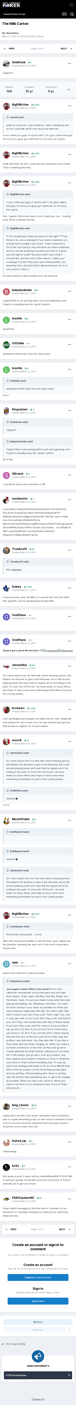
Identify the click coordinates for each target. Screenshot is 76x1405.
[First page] (4, 48)
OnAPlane (19, 615)
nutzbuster (20, 498)
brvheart (18, 708)
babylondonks (22, 290)
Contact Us (38, 1399)
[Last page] (71, 48)
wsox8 (17, 740)
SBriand (17, 473)
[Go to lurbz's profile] (6, 1167)
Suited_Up (19, 1141)
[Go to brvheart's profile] (6, 709)
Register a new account (38, 1277)
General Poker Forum (31, 36)
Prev (12, 48)
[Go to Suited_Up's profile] (6, 1142)
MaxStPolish (21, 819)
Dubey (16, 586)
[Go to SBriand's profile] (6, 475)
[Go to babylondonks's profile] (6, 291)
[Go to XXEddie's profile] (6, 344)
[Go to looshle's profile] (6, 320)
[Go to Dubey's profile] (6, 588)
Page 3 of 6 (37, 48)
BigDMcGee (20, 104)
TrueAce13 (19, 549)
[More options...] (69, 64)
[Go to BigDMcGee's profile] (6, 106)
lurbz (15, 1165)
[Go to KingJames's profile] (6, 411)
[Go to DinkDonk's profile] (6, 64)
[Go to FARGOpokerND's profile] (6, 1199)
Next (64, 48)
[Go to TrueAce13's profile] (6, 550)
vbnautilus (12, 33)
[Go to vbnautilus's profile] (6, 666)
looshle (17, 318)
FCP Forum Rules (16, 1375)
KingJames (20, 409)
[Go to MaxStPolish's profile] (6, 820)
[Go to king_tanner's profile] (6, 1106)
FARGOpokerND (23, 1197)
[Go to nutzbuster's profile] (6, 500)
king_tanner (20, 1105)
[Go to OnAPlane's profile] (6, 616)
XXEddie (18, 343)
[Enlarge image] (50, 650)
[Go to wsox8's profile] (6, 741)
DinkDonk (18, 62)
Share (39, 1322)
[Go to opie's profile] (6, 964)
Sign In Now (38, 1301)
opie (15, 962)
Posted (24, 65)
